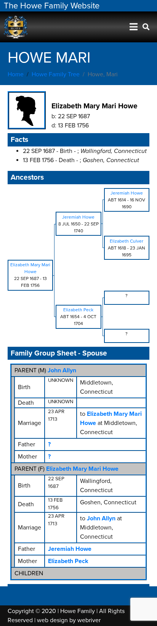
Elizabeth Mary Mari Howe (82, 469)
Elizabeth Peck (68, 561)
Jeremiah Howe (69, 549)
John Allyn (62, 370)
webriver (89, 620)
